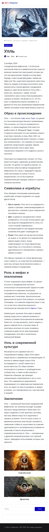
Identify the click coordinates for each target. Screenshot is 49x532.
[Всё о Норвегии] (10, 3)
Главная (8, 40)
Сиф (23, 118)
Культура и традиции (20, 40)
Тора (33, 118)
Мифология (33, 40)
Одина (33, 308)
